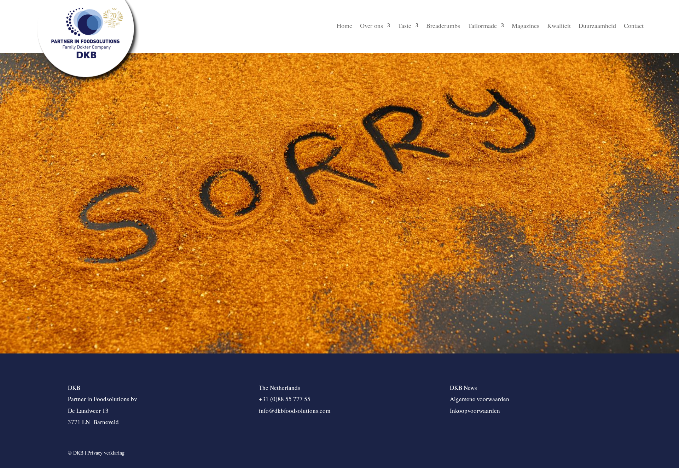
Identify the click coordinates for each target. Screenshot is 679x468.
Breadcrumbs (443, 26)
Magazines (525, 26)
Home (344, 26)
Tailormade (482, 26)
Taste (404, 26)
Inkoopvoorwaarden (475, 410)
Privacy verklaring (105, 452)
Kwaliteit (559, 26)
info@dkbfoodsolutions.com (294, 410)
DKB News (463, 388)
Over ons (371, 26)
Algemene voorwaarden (479, 399)
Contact (634, 26)
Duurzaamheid (597, 26)
